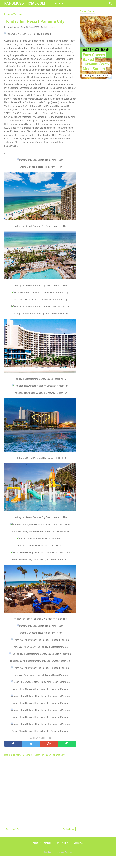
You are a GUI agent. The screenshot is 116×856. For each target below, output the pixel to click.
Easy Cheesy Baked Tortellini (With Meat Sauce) (96, 61)
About (35, 843)
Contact (47, 843)
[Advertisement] (96, 109)
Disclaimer (78, 843)
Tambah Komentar (48, 27)
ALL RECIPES (57, 3)
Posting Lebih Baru (13, 829)
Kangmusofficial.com (24, 3)
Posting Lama (68, 829)
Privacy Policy (62, 843)
